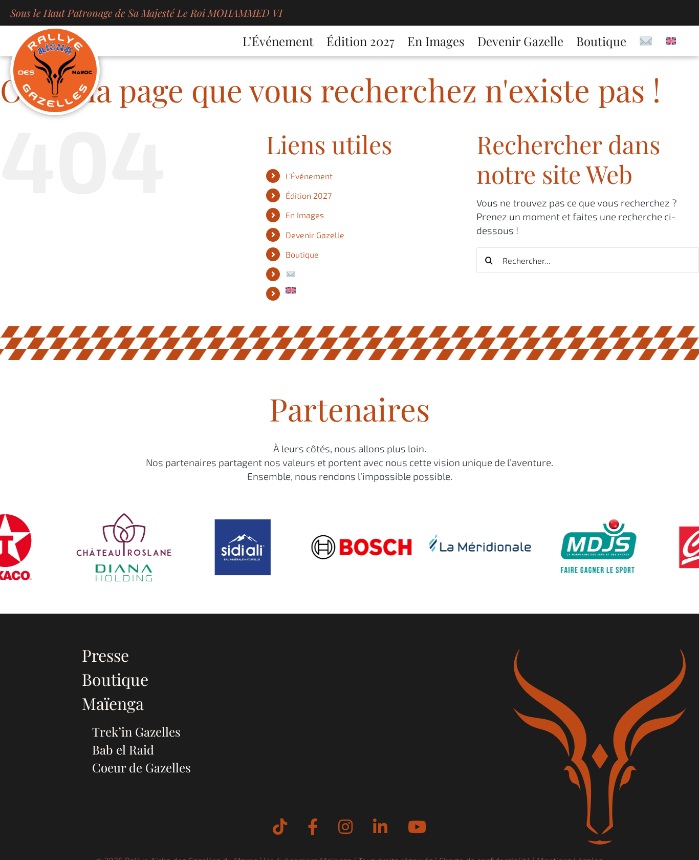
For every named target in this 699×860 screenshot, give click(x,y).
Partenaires (349, 408)
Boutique (302, 254)
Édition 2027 (309, 195)
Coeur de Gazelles (141, 767)
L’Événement (309, 176)
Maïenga (113, 703)
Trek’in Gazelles (136, 731)
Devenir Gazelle (315, 235)
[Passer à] (671, 41)
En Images (305, 215)
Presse (105, 655)
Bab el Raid (123, 749)
